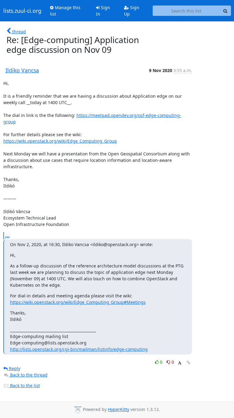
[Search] (225, 10)
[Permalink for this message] (188, 362)
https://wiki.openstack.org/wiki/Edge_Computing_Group (60, 141)
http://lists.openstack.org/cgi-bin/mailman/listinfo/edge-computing (79, 349)
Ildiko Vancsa (22, 70)
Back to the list (24, 385)
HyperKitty (118, 409)
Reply (14, 368)
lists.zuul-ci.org (22, 10)
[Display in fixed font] (180, 363)
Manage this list (65, 11)
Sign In (103, 11)
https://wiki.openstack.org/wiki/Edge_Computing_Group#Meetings (78, 302)
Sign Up (131, 11)
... (7, 235)
